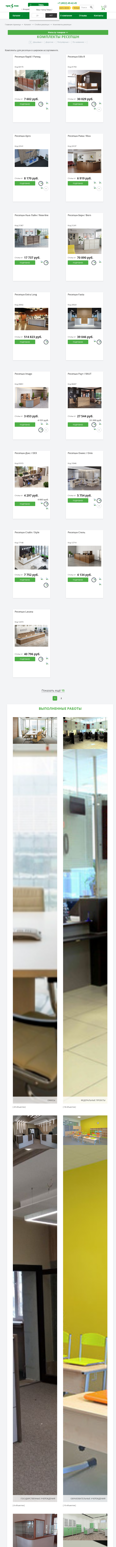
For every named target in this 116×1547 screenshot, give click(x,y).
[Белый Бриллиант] (94, 500)
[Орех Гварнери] (94, 183)
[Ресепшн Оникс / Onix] (84, 478)
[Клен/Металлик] (46, 424)
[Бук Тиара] (99, 424)
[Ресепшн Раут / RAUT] (84, 397)
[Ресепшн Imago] (31, 397)
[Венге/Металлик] (40, 424)
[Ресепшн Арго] (31, 158)
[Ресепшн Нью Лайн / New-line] (31, 238)
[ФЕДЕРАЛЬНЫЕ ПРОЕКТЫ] (85, 910)
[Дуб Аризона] (94, 505)
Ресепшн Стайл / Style (27, 532)
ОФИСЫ (51, 1100)
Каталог (16, 15)
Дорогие (49, 42)
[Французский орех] (40, 430)
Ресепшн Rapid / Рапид (27, 56)
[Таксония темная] (46, 664)
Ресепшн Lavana (24, 611)
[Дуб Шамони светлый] (40, 262)
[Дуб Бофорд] (40, 504)
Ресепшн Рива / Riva (79, 135)
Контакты (98, 15)
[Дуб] (99, 585)
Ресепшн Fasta (76, 294)
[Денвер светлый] (99, 500)
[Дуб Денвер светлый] (94, 104)
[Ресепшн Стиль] (84, 556)
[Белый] (99, 183)
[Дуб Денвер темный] (99, 104)
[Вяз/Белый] (46, 585)
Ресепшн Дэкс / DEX (26, 453)
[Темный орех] (99, 262)
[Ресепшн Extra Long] (31, 319)
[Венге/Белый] (46, 580)
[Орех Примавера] (40, 104)
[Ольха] (40, 183)
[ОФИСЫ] (35, 910)
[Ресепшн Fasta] (84, 318)
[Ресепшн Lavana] (31, 635)
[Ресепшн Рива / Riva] (84, 161)
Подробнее (25, 104)
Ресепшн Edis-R (76, 56)
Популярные (62, 42)
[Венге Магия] (94, 430)
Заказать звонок (63, 8)
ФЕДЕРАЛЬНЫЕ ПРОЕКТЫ (93, 1100)
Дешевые (37, 42)
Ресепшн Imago (23, 373)
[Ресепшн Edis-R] (84, 81)
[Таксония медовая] (40, 659)
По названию (78, 42)
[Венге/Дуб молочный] (46, 104)
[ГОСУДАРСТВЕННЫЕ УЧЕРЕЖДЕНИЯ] (35, 1308)
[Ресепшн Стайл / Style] (31, 557)
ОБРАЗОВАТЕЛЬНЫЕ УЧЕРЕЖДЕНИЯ (88, 1498)
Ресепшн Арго (23, 135)
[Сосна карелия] (46, 109)
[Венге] (94, 188)
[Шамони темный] (94, 580)
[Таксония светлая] (46, 659)
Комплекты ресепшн (62, 24)
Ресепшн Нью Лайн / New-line (31, 215)
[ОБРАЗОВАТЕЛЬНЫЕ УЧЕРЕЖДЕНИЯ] (85, 1308)
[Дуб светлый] (94, 262)
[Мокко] (94, 109)
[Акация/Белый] (40, 580)
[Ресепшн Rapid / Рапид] (31, 80)
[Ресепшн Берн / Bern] (84, 241)
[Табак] (94, 342)
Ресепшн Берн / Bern (79, 215)
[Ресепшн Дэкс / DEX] (31, 476)
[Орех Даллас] (94, 424)
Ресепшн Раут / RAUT (79, 373)
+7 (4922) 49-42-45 (67, 3)
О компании (66, 15)
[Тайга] (40, 188)
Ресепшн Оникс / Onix (80, 453)
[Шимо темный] (46, 183)
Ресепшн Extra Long (26, 294)
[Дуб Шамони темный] (46, 262)
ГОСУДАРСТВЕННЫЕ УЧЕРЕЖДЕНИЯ (38, 1498)
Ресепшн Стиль (76, 532)
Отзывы (83, 15)
